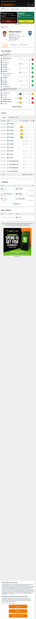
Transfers (13, 44)
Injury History (23, 44)
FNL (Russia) (6, 54)
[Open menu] (32, 4)
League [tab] (4, 117)
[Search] (28, 4)
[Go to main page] (9, 5)
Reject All (17, 611)
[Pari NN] (30, 35)
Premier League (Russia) (10, 89)
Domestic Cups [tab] (13, 117)
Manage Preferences (18, 615)
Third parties (11, 594)
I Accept (18, 606)
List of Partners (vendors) (9, 603)
